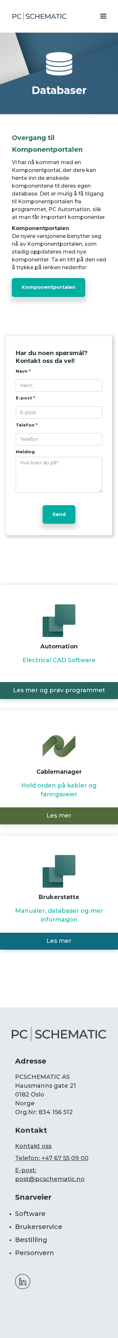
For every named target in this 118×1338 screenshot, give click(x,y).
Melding (25, 451)
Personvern (34, 1253)
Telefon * (26, 425)
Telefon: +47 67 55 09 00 (51, 1158)
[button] (104, 16)
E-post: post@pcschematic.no (50, 1175)
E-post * (25, 397)
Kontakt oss (33, 1146)
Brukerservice (38, 1227)
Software (30, 1214)
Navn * (23, 371)
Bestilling (31, 1240)
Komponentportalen (48, 287)
